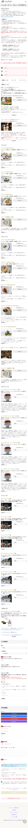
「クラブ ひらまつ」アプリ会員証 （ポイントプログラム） (14, 690)
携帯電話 (4, 741)
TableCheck (14, 721)
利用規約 (14, 810)
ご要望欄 (3, 698)
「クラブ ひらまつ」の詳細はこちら (9, 632)
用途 (2, 645)
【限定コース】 (5, 80)
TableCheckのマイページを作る (9, 772)
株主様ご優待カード (7, 684)
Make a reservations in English (7, 16)
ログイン (3, 711)
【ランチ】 (13, 80)
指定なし (4, 681)
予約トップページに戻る (7, 59)
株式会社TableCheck (12, 820)
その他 (4, 692)
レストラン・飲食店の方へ (14, 807)
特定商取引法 (14, 814)
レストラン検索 (14, 816)
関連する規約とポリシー (18, 788)
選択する (20, 100)
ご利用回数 (3, 651)
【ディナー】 (22, 80)
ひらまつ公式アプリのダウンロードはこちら (11, 629)
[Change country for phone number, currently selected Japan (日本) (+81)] (2, 744)
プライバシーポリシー (14, 812)
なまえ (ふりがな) (6, 726)
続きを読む (14, 115)
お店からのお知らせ (5, 8)
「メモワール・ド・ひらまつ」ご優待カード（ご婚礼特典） (14, 687)
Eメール (4, 759)
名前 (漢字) (3, 733)
